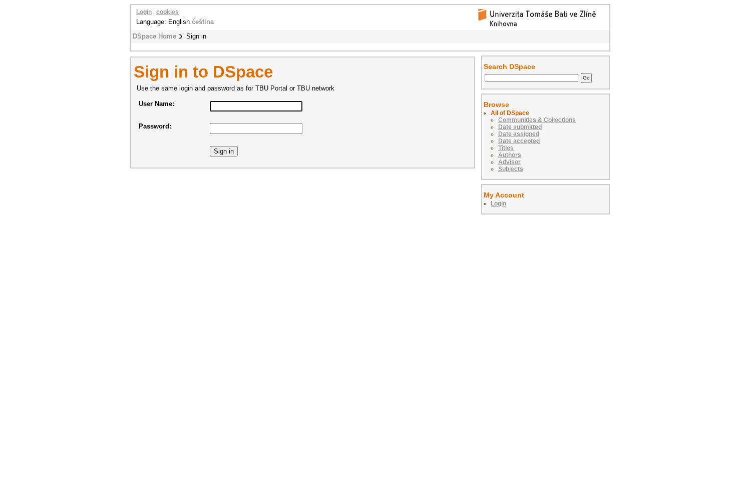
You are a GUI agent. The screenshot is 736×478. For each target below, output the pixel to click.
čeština (203, 22)
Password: (155, 126)
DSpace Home (154, 36)
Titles (506, 148)
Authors (509, 155)
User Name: (156, 104)
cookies (167, 12)
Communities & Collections (537, 120)
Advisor (509, 162)
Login (144, 12)
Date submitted (520, 127)
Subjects (510, 169)
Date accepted (519, 141)
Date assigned (518, 134)
